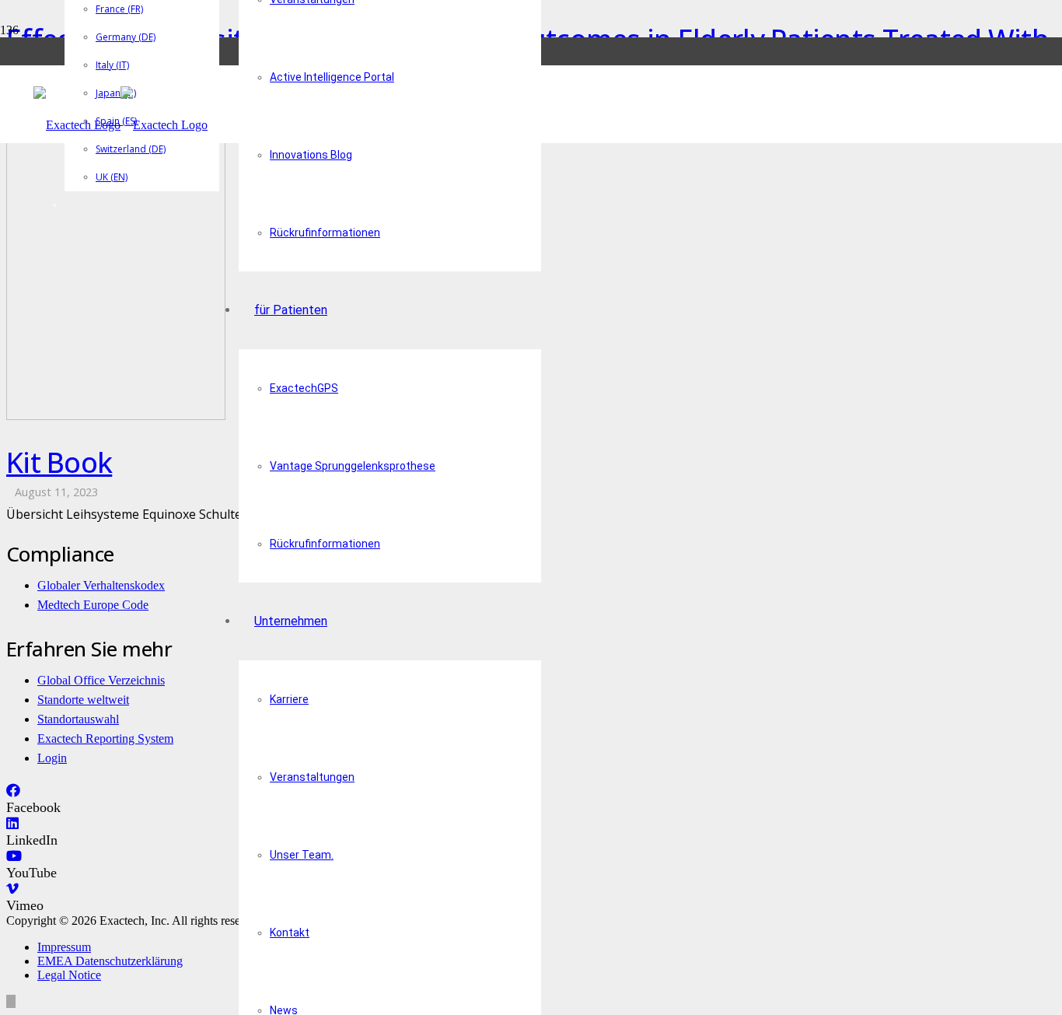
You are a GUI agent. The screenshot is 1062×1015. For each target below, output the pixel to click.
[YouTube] (14, 856)
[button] (11, 1001)
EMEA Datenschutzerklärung (110, 961)
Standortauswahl (78, 719)
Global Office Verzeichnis (101, 680)
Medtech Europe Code (92, 604)
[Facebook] (13, 791)
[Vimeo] (12, 889)
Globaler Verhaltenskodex (101, 585)
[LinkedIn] (12, 823)
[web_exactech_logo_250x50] (120, 124)
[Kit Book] (115, 415)
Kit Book (59, 462)
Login (52, 758)
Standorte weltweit (83, 699)
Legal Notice (69, 975)
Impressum (64, 947)
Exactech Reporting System (105, 738)
